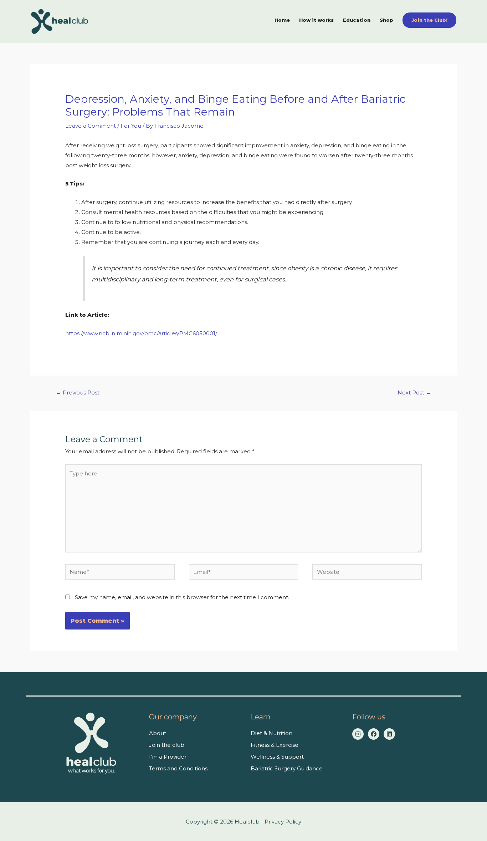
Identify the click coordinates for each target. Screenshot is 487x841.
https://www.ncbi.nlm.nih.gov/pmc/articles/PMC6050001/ (141, 333)
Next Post (414, 392)
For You (131, 125)
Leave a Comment (90, 125)
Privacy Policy (283, 821)
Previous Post (77, 392)
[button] (429, 20)
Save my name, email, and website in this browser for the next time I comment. (182, 597)
